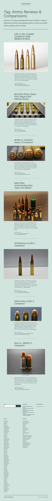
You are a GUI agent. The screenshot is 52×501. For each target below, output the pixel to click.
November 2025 (6, 428)
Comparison (28, 85)
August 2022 (6, 464)
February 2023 (6, 456)
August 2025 (6, 432)
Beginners (24, 424)
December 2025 (6, 427)
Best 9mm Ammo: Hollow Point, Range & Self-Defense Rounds (25, 96)
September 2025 (6, 431)
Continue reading (25, 80)
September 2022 (6, 462)
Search (5, 404)
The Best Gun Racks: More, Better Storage (28, 413)
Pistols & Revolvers (26, 439)
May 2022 (5, 468)
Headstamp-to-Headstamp (23, 84)
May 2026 (5, 423)
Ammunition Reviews (22, 130)
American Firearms (26, 3)
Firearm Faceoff (25, 428)
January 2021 (6, 483)
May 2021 (5, 481)
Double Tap (24, 427)
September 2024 (6, 439)
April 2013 (5, 491)
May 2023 (5, 452)
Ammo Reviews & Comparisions (21, 85)
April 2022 (5, 469)
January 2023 (6, 457)
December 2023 (6, 443)
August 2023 (6, 448)
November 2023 (6, 444)
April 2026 (5, 424)
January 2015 (6, 490)
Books (24, 426)
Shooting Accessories (26, 444)
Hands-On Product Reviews (27, 435)
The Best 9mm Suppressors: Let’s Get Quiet (28, 409)
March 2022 (6, 470)
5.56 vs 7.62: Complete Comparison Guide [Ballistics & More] (24, 36)
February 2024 (6, 440)
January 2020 (6, 487)
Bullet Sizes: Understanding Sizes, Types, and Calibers (23, 185)
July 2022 (5, 465)
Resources (26, 233)
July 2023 (5, 449)
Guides (24, 431)
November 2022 (6, 460)
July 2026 (5, 422)
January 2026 (6, 426)
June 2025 (5, 435)
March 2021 (6, 482)
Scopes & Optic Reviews (26, 443)
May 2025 (5, 436)
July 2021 (5, 478)
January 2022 (6, 473)
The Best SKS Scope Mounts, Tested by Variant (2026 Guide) (28, 415)
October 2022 (6, 461)
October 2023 (6, 445)
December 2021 (6, 474)
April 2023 (5, 453)
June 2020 (5, 486)
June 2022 (5, 466)
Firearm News (25, 430)
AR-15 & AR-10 (25, 423)
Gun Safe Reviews (25, 432)
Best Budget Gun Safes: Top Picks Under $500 (28, 411)
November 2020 (6, 485)
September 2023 (6, 447)
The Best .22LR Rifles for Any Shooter (27, 407)
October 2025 (6, 430)
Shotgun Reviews (25, 445)
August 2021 (6, 477)
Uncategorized (21, 388)
